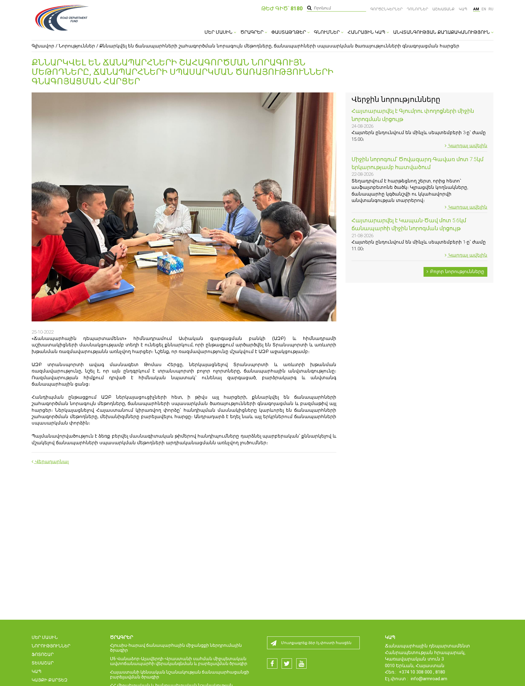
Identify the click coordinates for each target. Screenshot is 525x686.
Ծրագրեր (252, 32)
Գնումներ (327, 32)
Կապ (463, 9)
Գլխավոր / (44, 46)
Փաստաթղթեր (289, 32)
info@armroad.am (429, 678)
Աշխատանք (443, 9)
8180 (440, 672)
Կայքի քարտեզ (49, 679)
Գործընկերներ (386, 9)
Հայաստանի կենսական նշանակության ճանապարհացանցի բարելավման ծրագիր (179, 674)
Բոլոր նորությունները (456, 271)
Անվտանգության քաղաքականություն (442, 32)
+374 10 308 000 (416, 672)
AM (476, 9)
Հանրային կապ (367, 32)
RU (491, 9)
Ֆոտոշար (43, 654)
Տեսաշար (43, 662)
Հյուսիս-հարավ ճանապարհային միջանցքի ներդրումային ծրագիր (176, 648)
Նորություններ (77, 46)
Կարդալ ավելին (467, 145)
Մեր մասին (219, 32)
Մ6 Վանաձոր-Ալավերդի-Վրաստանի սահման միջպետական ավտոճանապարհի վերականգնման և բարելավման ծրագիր (178, 661)
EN (484, 9)
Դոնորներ (417, 9)
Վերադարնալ (51, 461)
